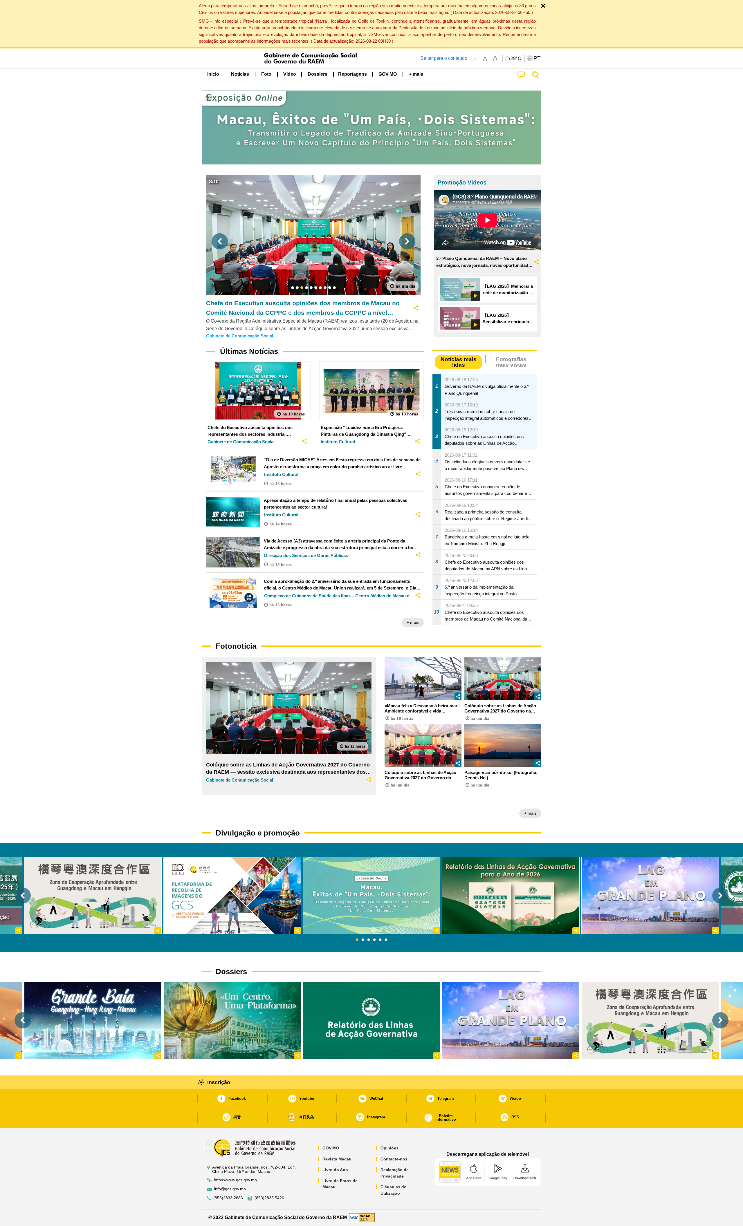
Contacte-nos (393, 1159)
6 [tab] (386, 940)
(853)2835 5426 (269, 1198)
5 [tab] (380, 940)
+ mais (413, 622)
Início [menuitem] (213, 74)
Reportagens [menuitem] (352, 74)
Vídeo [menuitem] (289, 74)
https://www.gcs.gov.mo (235, 1180)
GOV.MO (330, 1148)
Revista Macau (336, 1159)
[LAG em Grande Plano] (510, 1020)
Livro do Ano (335, 1169)
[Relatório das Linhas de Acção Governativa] (371, 1020)
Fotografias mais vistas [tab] (511, 362)
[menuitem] (240, 74)
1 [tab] (357, 940)
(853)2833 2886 (228, 1198)
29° (516, 58)
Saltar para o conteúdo (444, 58)
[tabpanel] (371, 895)
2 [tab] (363, 940)
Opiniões (389, 1148)
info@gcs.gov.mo (230, 1189)
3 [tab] (369, 940)
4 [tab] (374, 940)
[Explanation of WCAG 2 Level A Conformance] (362, 1217)
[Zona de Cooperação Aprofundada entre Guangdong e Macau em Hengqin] (650, 1020)
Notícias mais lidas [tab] (459, 362)
